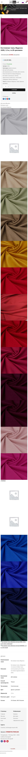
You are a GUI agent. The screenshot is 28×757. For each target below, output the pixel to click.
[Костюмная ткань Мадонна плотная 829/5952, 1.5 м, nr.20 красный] (14, 321)
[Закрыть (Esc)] (10, 751)
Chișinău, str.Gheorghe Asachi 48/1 (9, 727)
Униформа (5, 79)
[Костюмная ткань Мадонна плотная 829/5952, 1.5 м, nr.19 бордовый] (14, 401)
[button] (1, 17)
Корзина (15, 714)
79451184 (16, 732)
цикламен (5, 83)
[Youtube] (7, 741)
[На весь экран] (4, 751)
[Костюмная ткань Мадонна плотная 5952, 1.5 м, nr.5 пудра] (14, 427)
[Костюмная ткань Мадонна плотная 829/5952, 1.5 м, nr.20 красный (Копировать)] (14, 294)
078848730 (9, 732)
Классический (16, 8)
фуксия (22, 81)
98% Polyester (20, 700)
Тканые (13, 681)
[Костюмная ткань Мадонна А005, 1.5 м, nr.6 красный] (14, 268)
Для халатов (21, 71)
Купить (14, 93)
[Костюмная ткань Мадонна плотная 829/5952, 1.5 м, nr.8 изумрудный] (14, 615)
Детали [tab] (3, 656)
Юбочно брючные (13, 79)
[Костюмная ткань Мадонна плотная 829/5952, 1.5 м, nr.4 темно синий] (14, 588)
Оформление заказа (18, 720)
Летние (16, 75)
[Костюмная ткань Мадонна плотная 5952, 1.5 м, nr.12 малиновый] (14, 348)
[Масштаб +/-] (1, 751)
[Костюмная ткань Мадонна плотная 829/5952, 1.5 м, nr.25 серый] (14, 645)
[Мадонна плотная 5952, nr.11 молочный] (14, 135)
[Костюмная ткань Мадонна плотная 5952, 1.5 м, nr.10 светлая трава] (14, 188)
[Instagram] (5, 741)
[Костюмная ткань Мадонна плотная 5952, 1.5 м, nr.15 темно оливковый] (14, 641)
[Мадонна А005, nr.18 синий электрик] (14, 482)
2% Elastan (13, 700)
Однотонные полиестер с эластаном (12, 77)
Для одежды (14, 676)
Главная (2, 8)
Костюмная (8, 81)
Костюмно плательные (8, 75)
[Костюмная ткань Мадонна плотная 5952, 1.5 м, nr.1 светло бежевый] (14, 162)
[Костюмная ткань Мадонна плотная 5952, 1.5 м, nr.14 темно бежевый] (14, 215)
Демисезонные (12, 68)
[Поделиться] (7, 751)
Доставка (15, 716)
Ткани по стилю (8, 8)
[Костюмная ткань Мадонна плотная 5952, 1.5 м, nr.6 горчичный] (14, 241)
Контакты (15, 718)
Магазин (3, 716)
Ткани (18, 81)
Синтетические (14, 686)
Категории (3, 718)
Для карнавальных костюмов (10, 71)
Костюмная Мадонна (15, 73)
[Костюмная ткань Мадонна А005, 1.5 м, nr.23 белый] (14, 109)
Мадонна (13, 81)
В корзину (14, 89)
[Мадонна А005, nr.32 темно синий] (14, 509)
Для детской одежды (8, 70)
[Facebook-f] (2, 741)
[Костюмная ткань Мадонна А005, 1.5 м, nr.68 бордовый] (14, 374)
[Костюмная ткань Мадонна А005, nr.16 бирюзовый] (14, 535)
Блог (2, 720)
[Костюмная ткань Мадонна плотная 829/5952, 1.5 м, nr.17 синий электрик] (14, 562)
